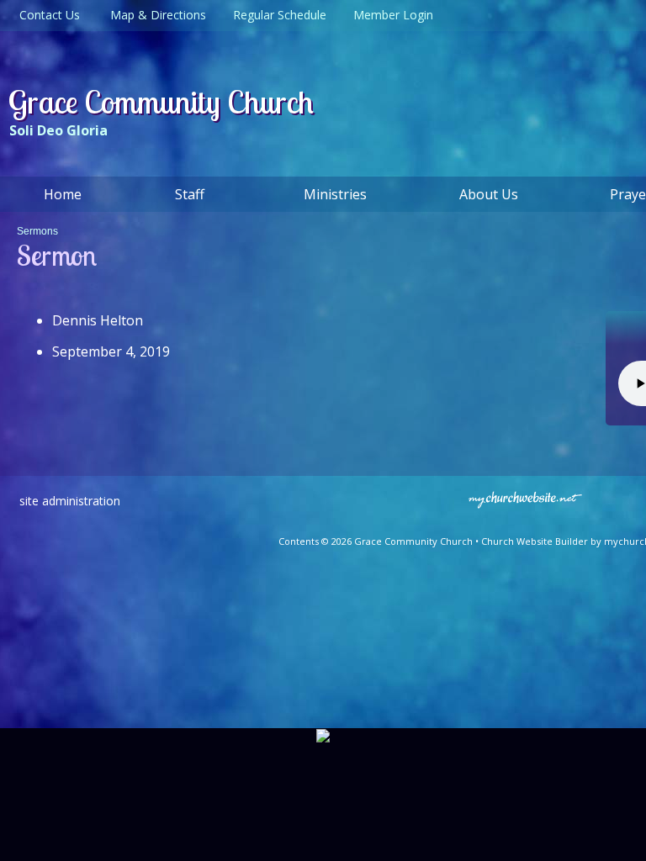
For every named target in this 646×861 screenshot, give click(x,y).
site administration (69, 501)
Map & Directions (154, 15)
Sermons (37, 231)
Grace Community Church (161, 102)
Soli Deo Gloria (58, 130)
